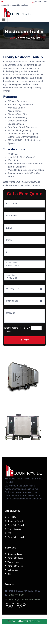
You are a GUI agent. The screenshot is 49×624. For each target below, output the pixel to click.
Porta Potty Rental (15, 525)
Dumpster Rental (15, 521)
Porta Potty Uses (15, 566)
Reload (7, 332)
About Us (11, 517)
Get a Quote (12, 570)
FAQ (9, 533)
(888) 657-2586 (16, 595)
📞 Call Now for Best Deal (24, 621)
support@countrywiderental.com (15, 5)
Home (12, 38)
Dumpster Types (14, 554)
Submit (24, 340)
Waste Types (13, 562)
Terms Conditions (15, 529)
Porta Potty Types (15, 558)
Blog (9, 574)
